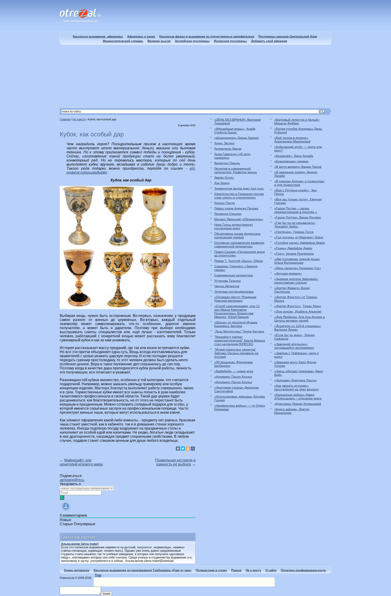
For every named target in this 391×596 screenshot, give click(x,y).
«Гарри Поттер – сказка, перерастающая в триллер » (295, 210)
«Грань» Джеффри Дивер (293, 248)
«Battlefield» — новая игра (233, 371)
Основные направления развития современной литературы (239, 244)
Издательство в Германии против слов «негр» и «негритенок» (239, 195)
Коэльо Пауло (224, 203)
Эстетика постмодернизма (234, 291)
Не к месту (253, 570)
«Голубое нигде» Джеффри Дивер (299, 243)
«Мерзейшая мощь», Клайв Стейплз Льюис (234, 130)
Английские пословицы (192, 41)
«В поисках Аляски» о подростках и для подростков (299, 183)
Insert (106, 593)
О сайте (271, 570)
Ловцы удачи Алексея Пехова (236, 208)
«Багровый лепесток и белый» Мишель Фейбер (296, 121)
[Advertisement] (195, 76)
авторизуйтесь (72, 480)
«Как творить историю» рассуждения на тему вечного (296, 387)
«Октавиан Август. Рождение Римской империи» (235, 298)
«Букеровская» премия (291, 161)
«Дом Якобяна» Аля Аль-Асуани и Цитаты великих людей (299, 318)
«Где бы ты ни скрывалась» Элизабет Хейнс (294, 224)
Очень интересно (76, 570)
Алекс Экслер (224, 143)
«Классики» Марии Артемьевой (297, 404)
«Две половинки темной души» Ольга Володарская (297, 260)
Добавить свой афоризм (269, 41)
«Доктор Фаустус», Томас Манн (297, 306)
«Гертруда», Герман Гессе (294, 232)
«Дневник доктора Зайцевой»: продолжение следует (296, 280)
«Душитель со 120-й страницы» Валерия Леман (297, 327)
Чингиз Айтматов (226, 286)
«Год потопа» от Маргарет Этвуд (298, 237)
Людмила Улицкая (227, 214)
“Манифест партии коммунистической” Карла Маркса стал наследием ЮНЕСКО (239, 340)
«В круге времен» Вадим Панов (297, 167)
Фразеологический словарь (123, 41)
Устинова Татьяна (227, 281)
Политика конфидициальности (303, 570)
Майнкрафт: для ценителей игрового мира (81, 462)
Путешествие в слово (211, 570)
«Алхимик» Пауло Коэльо (233, 376)
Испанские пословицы (230, 41)
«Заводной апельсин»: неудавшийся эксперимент (294, 345)
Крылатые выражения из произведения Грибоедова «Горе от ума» (142, 570)
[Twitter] (183, 448)
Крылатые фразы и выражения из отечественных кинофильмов (206, 36)
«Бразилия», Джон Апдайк (293, 156)
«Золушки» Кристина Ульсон (295, 380)
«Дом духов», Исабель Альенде (297, 311)
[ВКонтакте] (178, 448)
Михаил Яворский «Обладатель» (238, 219)
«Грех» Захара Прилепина (294, 253)
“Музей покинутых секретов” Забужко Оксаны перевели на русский (236, 353)
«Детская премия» (288, 273)
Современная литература (233, 275)
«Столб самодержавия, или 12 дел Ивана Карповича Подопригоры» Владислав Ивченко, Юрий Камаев (237, 311)
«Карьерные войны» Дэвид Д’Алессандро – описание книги (298, 396)
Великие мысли (159, 41)
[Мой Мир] (193, 448)
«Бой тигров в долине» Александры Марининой (292, 139)
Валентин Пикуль (227, 163)
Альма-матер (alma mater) (79, 544)
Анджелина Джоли (227, 148)
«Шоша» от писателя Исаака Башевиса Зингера (235, 324)
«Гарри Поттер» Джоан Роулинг (297, 217)
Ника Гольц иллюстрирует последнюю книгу (233, 226)
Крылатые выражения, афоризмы (98, 36)
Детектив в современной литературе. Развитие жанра (235, 170)
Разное (236, 570)
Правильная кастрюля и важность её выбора (175, 462)
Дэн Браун (222, 183)
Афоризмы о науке (141, 36)
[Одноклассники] (188, 448)
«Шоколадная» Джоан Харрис (236, 138)
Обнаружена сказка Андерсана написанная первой (237, 235)
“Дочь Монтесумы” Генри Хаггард (239, 331)
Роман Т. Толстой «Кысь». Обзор (238, 261)
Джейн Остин (224, 177)
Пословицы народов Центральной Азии (287, 36)
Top (98, 575)
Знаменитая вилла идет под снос (239, 188)
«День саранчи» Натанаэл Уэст (297, 268)
